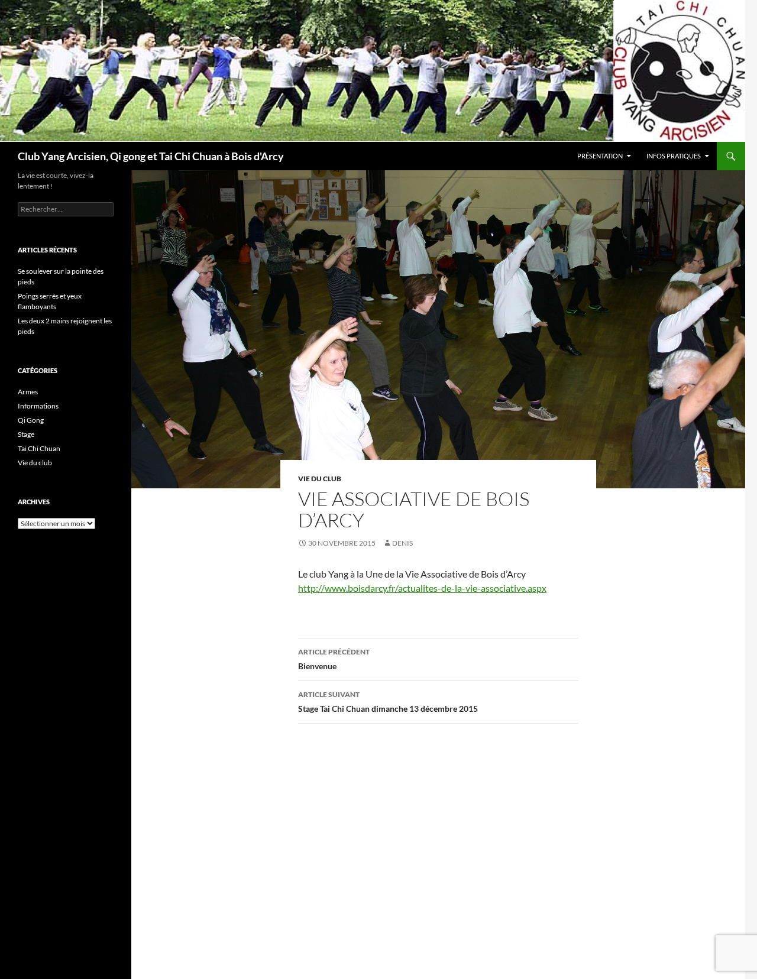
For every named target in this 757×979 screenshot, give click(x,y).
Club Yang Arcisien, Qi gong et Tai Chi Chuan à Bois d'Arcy (151, 156)
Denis (402, 543)
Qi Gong (31, 420)
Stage (26, 434)
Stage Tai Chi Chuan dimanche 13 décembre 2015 (388, 702)
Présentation (600, 156)
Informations (38, 405)
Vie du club (319, 478)
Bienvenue (334, 659)
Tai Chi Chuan (39, 448)
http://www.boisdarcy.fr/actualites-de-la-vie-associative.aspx (422, 588)
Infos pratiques (673, 156)
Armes (28, 391)
